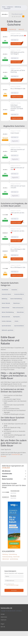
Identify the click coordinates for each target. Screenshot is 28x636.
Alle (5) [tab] (4, 29)
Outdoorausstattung (7, 556)
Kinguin (2, 624)
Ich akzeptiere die (12, 584)
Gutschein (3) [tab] (12, 29)
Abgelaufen (15, 141)
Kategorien (10, 7)
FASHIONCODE (15, 454)
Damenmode (16, 556)
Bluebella (3, 456)
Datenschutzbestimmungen (12, 585)
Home (3, 7)
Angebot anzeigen (17, 96)
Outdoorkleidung (13, 554)
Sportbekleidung (14, 559)
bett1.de (3, 626)
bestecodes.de (6, 608)
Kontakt (3, 614)
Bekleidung (18, 7)
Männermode (5, 559)
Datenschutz (4, 617)
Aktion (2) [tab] (21, 29)
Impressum (3, 620)
